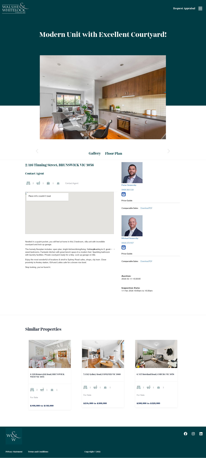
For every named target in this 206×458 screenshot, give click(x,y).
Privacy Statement (14, 452)
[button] (37, 151)
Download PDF (146, 261)
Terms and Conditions (38, 452)
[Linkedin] (200, 433)
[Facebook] (185, 433)
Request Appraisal (184, 8)
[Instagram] (193, 433)
